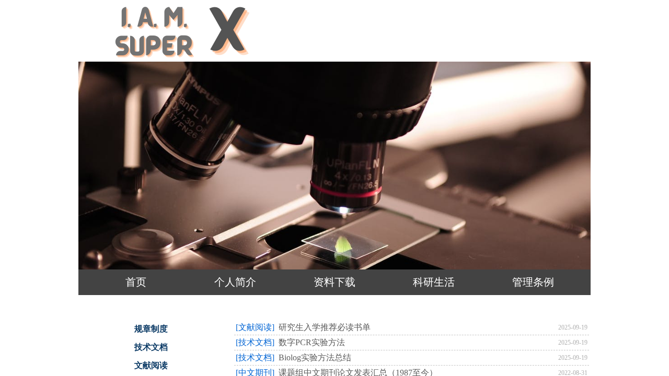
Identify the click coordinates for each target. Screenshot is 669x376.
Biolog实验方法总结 (315, 357)
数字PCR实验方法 (312, 342)
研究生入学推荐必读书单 (325, 327)
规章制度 (151, 328)
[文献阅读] (255, 327)
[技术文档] (255, 342)
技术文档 (151, 347)
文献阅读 (151, 365)
